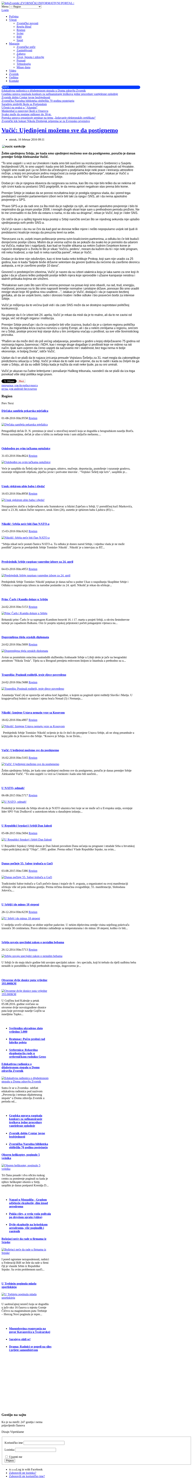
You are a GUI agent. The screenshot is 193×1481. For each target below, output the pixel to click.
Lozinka (9, 1449)
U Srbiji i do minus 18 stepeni (20, 904)
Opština (13, 77)
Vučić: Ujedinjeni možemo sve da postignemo (60, 130)
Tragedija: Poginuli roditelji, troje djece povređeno (34, 674)
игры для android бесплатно (19, 388)
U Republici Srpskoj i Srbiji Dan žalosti (27, 825)
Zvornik (14, 74)
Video (12, 70)
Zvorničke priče (26, 47)
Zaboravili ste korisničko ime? (27, 1476)
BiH (19, 36)
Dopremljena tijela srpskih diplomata (25, 637)
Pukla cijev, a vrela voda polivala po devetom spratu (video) (30, 1215)
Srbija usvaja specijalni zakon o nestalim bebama (33, 942)
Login (5, 10)
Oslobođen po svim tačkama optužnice (26, 448)
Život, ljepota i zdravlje (30, 57)
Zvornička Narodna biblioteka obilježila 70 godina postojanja (28, 1145)
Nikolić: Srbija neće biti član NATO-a (25, 523)
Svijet (20, 33)
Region (21, 30)
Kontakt (14, 80)
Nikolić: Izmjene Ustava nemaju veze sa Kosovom (33, 712)
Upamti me (15, 1456)
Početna (13, 16)
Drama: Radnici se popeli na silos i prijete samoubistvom (30, 1348)
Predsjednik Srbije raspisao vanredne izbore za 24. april (37, 561)
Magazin (14, 43)
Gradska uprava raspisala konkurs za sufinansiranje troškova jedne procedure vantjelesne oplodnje (25, 1120)
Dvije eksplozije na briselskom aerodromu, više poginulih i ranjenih (28, 1228)
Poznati (21, 60)
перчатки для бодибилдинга (20, 385)
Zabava (21, 53)
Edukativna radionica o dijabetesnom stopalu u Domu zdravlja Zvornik (21, 1067)
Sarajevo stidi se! (20, 1339)
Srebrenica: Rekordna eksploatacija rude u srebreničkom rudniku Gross (27, 1053)
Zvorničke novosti (27, 23)
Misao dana (23, 67)
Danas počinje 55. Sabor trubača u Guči (27, 863)
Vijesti (13, 19)
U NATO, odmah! (13, 788)
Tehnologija (24, 63)
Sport (20, 40)
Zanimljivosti (24, 50)
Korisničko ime (14, 1442)
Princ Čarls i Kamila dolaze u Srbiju (25, 599)
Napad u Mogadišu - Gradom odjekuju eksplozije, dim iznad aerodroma (28, 1203)
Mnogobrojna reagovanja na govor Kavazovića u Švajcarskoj (29, 1330)
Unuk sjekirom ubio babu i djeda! (23, 486)
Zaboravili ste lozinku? (22, 1472)
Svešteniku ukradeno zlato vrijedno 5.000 (26, 1030)
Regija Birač (24, 26)
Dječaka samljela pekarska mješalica (25, 410)
